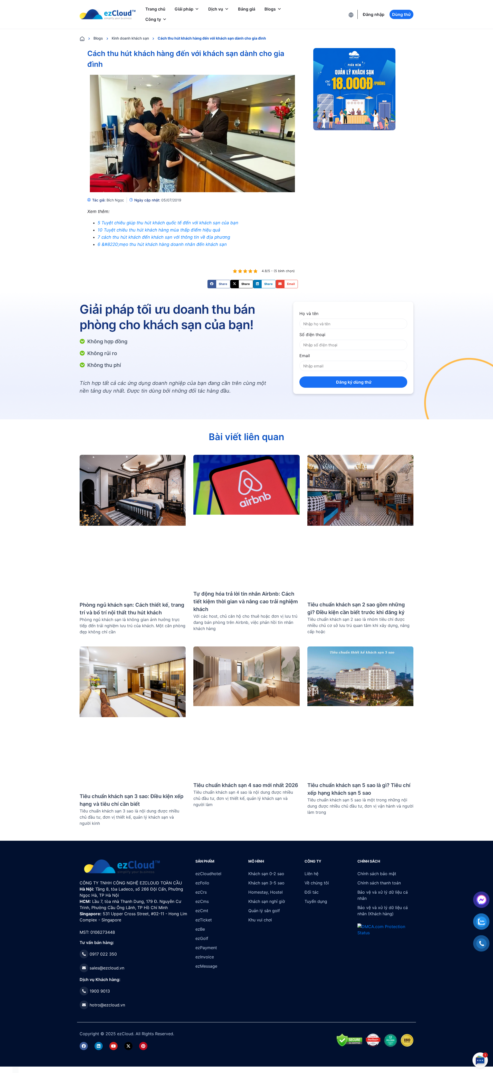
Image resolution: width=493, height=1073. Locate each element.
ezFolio (202, 882)
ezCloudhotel (208, 873)
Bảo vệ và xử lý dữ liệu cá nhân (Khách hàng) (382, 910)
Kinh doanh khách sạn (130, 38)
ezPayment (206, 947)
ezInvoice (204, 956)
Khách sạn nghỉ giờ (266, 901)
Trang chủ (155, 9)
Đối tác (312, 892)
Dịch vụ (215, 9)
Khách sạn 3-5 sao (266, 882)
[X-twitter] (128, 1046)
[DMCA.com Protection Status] (15, 1069)
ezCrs (201, 892)
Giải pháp (184, 9)
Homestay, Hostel (265, 892)
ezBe (200, 929)
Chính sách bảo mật (376, 873)
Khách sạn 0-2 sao (266, 873)
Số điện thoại (312, 334)
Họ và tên (308, 313)
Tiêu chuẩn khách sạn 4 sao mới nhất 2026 (245, 785)
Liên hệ (311, 873)
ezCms (202, 901)
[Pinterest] (143, 1046)
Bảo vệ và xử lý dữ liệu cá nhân (382, 895)
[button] (218, 284)
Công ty (153, 19)
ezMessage (206, 966)
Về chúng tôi (317, 882)
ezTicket (203, 919)
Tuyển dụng (316, 901)
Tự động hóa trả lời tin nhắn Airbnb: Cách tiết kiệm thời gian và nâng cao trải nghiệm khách (245, 601)
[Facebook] (84, 1046)
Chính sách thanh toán (379, 882)
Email (304, 355)
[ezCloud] (108, 14)
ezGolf (201, 938)
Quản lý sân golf (264, 910)
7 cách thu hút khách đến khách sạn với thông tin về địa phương (164, 237)
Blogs (270, 9)
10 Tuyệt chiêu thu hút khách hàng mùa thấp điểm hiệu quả (159, 230)
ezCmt (201, 910)
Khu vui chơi (260, 919)
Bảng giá (246, 9)
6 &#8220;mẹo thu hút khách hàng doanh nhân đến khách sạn (162, 244)
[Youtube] (113, 1046)
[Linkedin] (98, 1046)
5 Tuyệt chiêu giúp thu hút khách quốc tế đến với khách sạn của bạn (168, 222)
